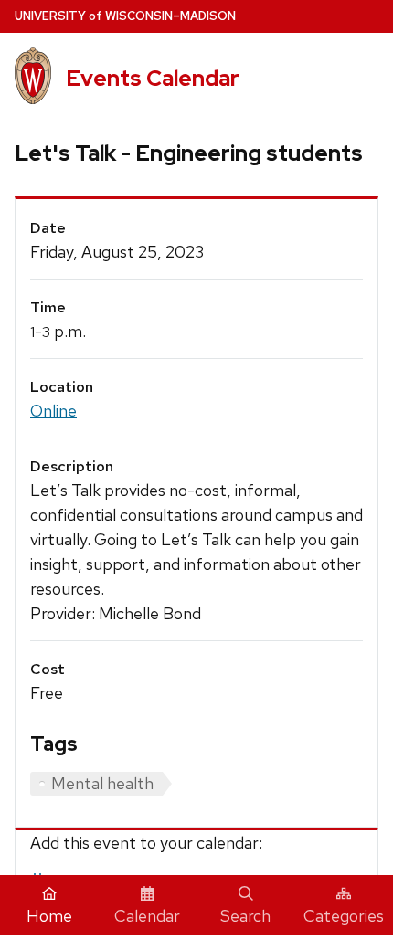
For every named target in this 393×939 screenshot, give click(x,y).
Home (49, 915)
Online (53, 410)
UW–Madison (125, 16)
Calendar (147, 915)
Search (245, 915)
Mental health (102, 783)
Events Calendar (152, 78)
